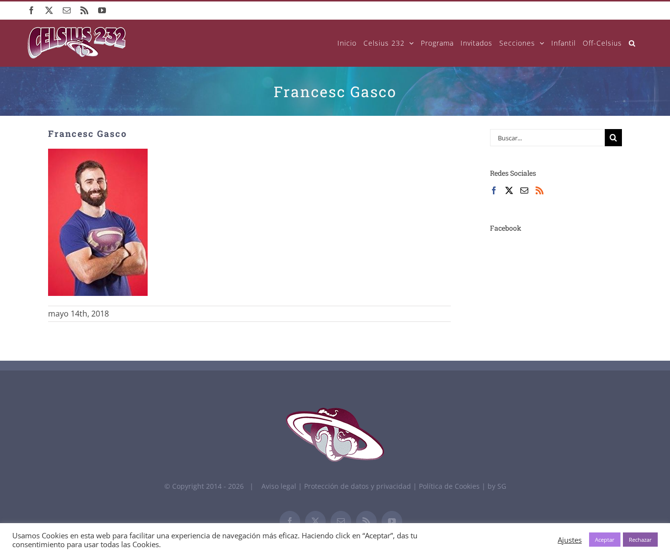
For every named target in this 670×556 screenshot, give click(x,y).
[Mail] (524, 190)
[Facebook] (494, 190)
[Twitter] (509, 190)
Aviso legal (278, 486)
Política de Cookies (450, 486)
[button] (632, 43)
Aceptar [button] (605, 539)
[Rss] (539, 190)
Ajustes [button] (570, 539)
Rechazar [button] (640, 539)
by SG (497, 486)
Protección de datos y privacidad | (361, 486)
